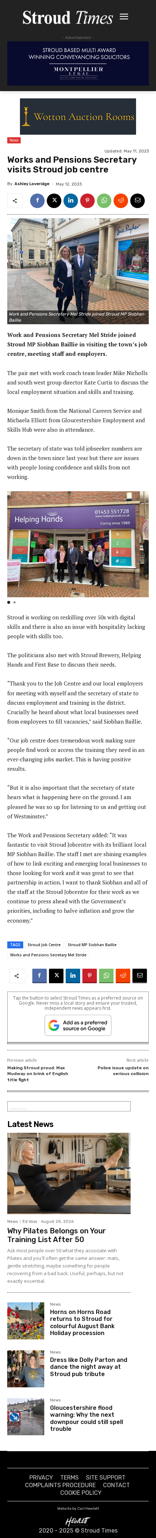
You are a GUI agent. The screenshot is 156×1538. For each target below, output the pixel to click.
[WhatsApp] (104, 201)
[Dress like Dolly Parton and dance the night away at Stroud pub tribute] (25, 1368)
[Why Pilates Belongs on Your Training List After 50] (69, 1173)
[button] (8, 602)
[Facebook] (37, 201)
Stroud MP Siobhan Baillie (92, 944)
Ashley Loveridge (32, 184)
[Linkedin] (70, 201)
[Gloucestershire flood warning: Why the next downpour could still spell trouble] (25, 1416)
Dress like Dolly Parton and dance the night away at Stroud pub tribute (88, 1366)
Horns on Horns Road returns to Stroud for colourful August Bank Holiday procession (82, 1322)
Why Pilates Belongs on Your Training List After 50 (56, 1235)
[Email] (137, 201)
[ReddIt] (121, 201)
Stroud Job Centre (44, 944)
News (14, 140)
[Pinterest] (87, 201)
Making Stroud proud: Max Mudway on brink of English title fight (37, 1073)
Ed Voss (29, 1221)
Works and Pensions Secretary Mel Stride (48, 954)
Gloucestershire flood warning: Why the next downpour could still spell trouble (86, 1418)
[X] (54, 201)
